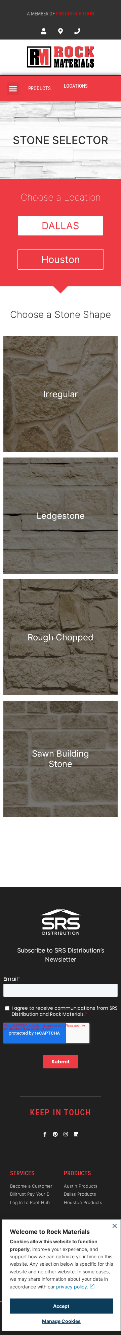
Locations (76, 86)
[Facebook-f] (44, 1134)
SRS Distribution (75, 14)
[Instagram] (65, 1134)
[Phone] (77, 31)
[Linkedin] (76, 1134)
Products (39, 88)
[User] (43, 31)
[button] (13, 88)
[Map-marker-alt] (60, 31)
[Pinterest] (55, 1134)
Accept (61, 1306)
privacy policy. (73, 1286)
